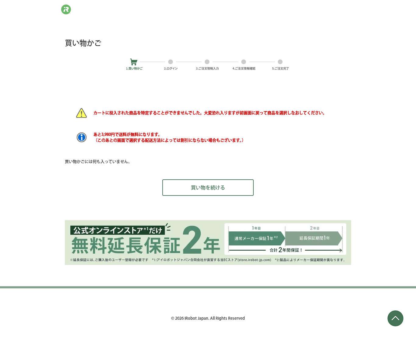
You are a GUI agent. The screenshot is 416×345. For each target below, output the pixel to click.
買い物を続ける (208, 187)
